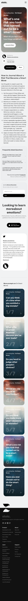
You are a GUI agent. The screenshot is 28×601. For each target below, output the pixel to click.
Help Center (18, 547)
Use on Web (5, 537)
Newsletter (5, 547)
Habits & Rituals (6, 577)
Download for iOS (6, 530)
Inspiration (5, 555)
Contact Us (23, 174)
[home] (4, 2)
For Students (18, 554)
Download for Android (7, 532)
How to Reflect (5, 553)
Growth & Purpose (6, 579)
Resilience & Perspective (5, 574)
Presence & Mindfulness (5, 566)
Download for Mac (6, 534)
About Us (17, 530)
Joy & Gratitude (6, 582)
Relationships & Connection (6, 570)
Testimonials (18, 532)
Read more (6, 260)
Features (4, 539)
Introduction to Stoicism (6, 550)
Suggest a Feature (6, 541)
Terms (16, 551)
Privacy (17, 549)
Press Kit (17, 534)
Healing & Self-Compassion (5, 562)
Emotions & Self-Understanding (6, 559)
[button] (25, 2)
